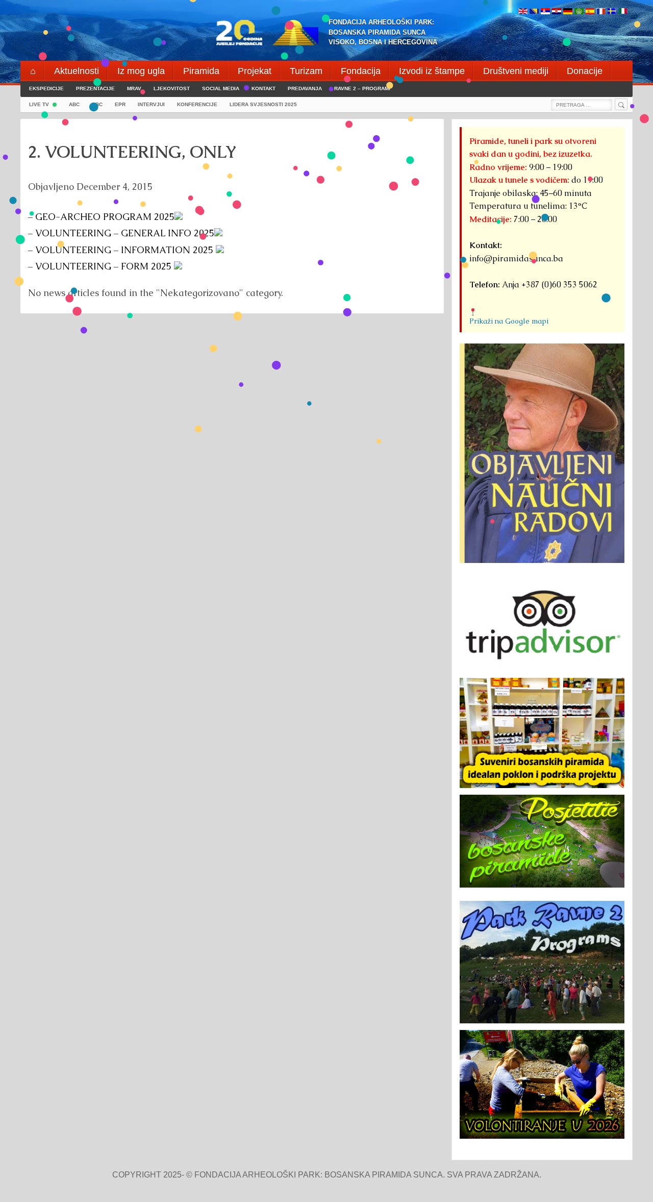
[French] (600, 12)
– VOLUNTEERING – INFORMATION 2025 (122, 250)
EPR (120, 104)
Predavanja (305, 88)
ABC (74, 104)
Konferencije (197, 104)
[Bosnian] (534, 12)
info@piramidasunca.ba (516, 258)
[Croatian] (556, 12)
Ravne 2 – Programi (362, 88)
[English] (523, 12)
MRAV (134, 88)
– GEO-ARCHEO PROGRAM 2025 (101, 217)
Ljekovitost (172, 88)
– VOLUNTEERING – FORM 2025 (101, 266)
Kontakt (263, 88)
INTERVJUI (151, 104)
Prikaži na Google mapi (508, 321)
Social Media (220, 88)
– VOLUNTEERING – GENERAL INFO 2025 (121, 233)
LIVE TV (39, 104)
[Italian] (622, 12)
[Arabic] (579, 12)
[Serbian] (545, 12)
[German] (567, 12)
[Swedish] (611, 12)
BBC (97, 104)
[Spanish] (590, 12)
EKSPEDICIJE (46, 88)
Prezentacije (95, 88)
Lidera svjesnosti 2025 (263, 104)
